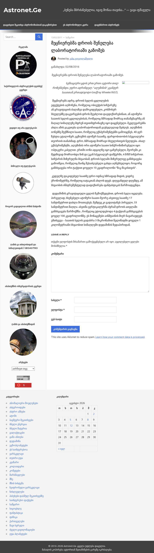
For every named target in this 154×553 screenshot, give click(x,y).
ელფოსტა (58, 309)
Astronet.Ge (22, 10)
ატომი (13, 415)
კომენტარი (57, 253)
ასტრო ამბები (17, 411)
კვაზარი (14, 462)
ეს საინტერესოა (18, 449)
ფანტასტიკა (16, 512)
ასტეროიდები (17, 407)
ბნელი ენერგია (18, 424)
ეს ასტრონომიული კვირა (75, 24)
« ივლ (61, 448)
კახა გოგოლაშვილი (81, 58)
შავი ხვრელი (16, 525)
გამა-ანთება (16, 437)
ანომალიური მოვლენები (23, 403)
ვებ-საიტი (56, 319)
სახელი (56, 300)
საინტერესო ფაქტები (21, 500)
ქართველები (16, 521)
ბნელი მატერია (18, 428)
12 (71, 425)
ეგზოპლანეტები (18, 445)
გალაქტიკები (17, 432)
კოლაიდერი (16, 466)
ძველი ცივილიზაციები (22, 529)
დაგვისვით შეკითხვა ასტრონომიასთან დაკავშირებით (30, 24)
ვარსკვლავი (16, 453)
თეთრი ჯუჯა (16, 458)
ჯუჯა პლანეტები (18, 534)
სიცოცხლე (15, 508)
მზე (11, 479)
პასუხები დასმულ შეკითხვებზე (26, 496)
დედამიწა (15, 441)
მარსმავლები (17, 474)
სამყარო (70, 37)
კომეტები (14, 470)
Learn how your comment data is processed (120, 337)
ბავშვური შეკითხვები (21, 420)
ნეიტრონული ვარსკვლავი (24, 487)
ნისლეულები (16, 491)
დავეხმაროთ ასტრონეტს (106, 24)
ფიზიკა (13, 517)
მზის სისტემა (16, 483)
